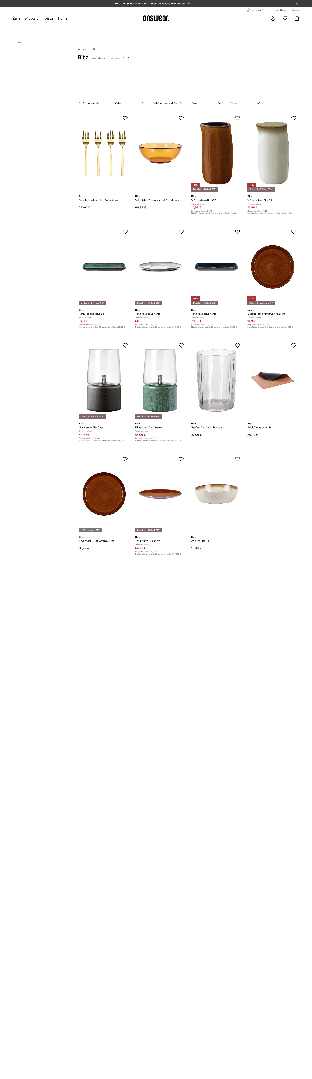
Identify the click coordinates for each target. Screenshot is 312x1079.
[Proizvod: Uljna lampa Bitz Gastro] (104, 380)
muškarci (32, 18)
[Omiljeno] (285, 18)
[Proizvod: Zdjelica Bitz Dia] (216, 494)
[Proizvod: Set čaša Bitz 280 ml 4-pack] (216, 380)
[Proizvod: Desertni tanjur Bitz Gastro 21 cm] (273, 267)
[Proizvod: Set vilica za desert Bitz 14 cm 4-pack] (104, 153)
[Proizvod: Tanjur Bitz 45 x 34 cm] (160, 494)
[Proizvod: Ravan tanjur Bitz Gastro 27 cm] (104, 494)
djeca (48, 18)
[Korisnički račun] (273, 18)
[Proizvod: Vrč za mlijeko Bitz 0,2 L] (216, 153)
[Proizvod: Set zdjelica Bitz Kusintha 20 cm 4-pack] (160, 153)
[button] (93, 103)
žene (16, 18)
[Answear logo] (156, 18)
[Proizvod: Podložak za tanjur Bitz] (273, 380)
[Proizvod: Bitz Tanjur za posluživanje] (104, 267)
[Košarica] (296, 18)
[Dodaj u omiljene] (125, 118)
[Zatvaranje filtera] (296, 3)
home (62, 18)
